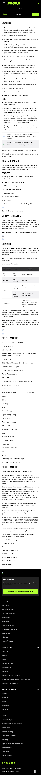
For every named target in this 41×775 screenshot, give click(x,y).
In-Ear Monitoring (8, 625)
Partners (5, 671)
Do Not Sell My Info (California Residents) (16, 679)
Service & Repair (7, 720)
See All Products (7, 641)
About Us (5, 651)
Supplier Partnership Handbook (12, 744)
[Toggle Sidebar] (4, 14)
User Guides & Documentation (12, 724)
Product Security (7, 748)
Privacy (3, 771)
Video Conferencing (8, 613)
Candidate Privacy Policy (10, 683)
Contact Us (5, 752)
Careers (4, 659)
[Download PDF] (35, 14)
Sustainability (6, 667)
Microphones (6, 605)
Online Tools (6, 728)
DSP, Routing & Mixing (9, 629)
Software (5, 637)
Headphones (6, 617)
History (4, 655)
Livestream (5, 705)
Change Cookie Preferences (11, 675)
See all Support (7, 756)
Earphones (5, 621)
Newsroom (5, 697)
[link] (13, 3)
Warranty (5, 740)
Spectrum (5, 709)
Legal (17, 771)
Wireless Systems (8, 609)
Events (4, 701)
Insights (4, 693)
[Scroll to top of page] (35, 771)
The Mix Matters (7, 663)
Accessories (6, 633)
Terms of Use (11, 771)
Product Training (7, 732)
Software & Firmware (9, 736)
